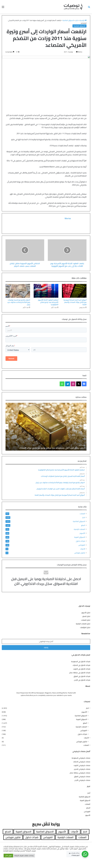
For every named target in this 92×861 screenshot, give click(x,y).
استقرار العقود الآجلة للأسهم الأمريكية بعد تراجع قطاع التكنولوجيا (48, 302)
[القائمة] (3, 7)
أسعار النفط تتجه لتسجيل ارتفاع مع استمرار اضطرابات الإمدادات (57, 448)
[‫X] (78, 383)
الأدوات (82, 549)
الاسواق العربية (79, 537)
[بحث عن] (89, 7)
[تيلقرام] (67, 383)
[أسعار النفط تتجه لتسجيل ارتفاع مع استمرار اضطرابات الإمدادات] (46, 427)
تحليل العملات (85, 620)
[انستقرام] (73, 383)
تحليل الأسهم (85, 612)
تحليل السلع (86, 616)
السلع (83, 525)
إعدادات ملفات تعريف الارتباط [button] (24, 855)
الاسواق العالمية (68, 20)
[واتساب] (62, 383)
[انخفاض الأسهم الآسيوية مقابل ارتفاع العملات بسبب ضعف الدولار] (25, 250)
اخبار (76, 20)
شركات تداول (80, 541)
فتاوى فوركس (79, 552)
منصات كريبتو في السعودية (81, 758)
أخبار (88, 793)
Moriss (80, 51)
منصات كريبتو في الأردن (82, 780)
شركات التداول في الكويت (81, 668)
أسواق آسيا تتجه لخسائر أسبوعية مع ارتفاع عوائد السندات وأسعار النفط (74, 302)
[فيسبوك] (84, 383)
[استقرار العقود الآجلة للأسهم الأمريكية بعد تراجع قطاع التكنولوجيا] (46, 291)
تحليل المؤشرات (85, 627)
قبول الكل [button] (8, 855)
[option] (46, 427)
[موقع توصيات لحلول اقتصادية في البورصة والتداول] (73, 7)
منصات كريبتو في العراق (82, 776)
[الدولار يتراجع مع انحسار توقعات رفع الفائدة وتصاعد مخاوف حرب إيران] (18, 291)
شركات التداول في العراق (82, 676)
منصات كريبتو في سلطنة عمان (80, 772)
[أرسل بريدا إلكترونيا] (77, 51)
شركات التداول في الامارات (81, 665)
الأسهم (82, 533)
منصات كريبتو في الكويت (82, 765)
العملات (82, 513)
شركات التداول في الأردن (82, 680)
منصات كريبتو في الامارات (81, 761)
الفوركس (81, 545)
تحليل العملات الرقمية (83, 623)
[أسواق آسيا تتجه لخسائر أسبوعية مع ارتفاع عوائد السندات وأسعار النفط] (74, 291)
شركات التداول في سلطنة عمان (79, 672)
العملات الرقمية (79, 529)
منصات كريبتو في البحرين (82, 769)
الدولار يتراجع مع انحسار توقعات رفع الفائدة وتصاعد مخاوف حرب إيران (18, 302)
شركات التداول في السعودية (80, 661)
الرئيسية (82, 20)
